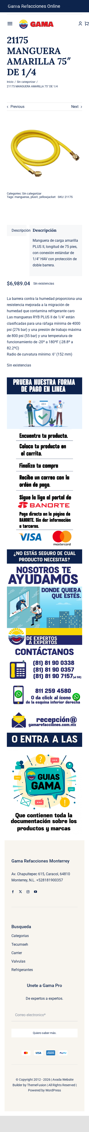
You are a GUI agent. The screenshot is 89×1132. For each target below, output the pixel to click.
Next (75, 106)
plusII (34, 197)
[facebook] (12, 891)
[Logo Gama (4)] (37, 18)
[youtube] (35, 891)
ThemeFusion (36, 1085)
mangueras (22, 197)
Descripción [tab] (19, 230)
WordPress (53, 1090)
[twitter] (20, 891)
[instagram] (27, 891)
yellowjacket (47, 197)
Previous (17, 106)
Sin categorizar (31, 193)
